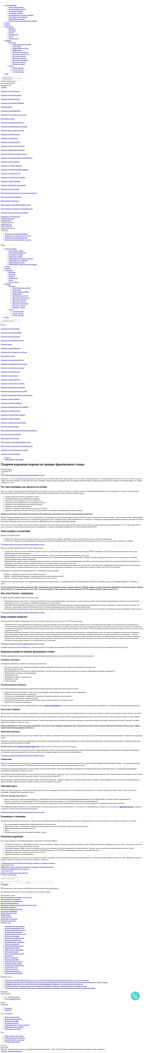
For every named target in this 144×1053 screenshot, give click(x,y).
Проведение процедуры (9, 913)
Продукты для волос (19, 56)
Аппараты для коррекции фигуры (12, 123)
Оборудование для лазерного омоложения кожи (17, 209)
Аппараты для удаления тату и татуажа (14, 115)
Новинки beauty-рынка (12, 948)
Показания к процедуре (9, 907)
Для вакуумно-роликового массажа (12, 130)
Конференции (13, 35)
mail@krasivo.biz (6, 224)
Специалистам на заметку (13, 963)
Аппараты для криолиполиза (10, 142)
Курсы (11, 36)
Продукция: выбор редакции (14, 954)
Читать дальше (102, 982)
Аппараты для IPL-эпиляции (10, 181)
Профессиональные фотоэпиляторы (13, 150)
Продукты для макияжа (20, 60)
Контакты (8, 1010)
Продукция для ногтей (20, 52)
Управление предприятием (14, 973)
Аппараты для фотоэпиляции (10, 111)
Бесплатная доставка (15, 13)
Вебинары (12, 29)
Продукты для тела (19, 62)
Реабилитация (5, 915)
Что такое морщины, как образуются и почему (16, 897)
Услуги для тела (18, 70)
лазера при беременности (52, 705)
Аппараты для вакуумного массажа (12, 146)
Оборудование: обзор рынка (14, 950)
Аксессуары (17, 46)
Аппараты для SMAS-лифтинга (11, 166)
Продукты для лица (19, 58)
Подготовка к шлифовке (9, 911)
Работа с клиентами (11, 958)
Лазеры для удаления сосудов (10, 173)
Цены (7, 74)
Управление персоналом (13, 971)
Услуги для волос (18, 72)
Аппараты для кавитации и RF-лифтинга (14, 169)
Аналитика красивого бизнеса (15, 926)
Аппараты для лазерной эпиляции (12, 103)
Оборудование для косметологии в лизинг (23, 21)
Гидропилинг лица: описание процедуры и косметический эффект (73, 988)
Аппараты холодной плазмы (10, 99)
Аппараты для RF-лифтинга (10, 162)
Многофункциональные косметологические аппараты (19, 193)
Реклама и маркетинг (12, 960)
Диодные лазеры (6, 107)
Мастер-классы (14, 38)
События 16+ (9, 27)
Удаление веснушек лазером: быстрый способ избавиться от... (76, 982)
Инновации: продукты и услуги (15, 934)
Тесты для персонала (12, 969)
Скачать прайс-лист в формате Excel (7, 219)
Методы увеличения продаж (14, 946)
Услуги (11, 66)
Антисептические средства (22, 44)
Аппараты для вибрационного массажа (14, 126)
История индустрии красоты (14, 938)
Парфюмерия (17, 50)
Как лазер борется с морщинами (11, 901)
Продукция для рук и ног (21, 54)
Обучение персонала (12, 952)
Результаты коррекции (8, 921)
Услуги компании (10, 5)
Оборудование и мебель (21, 48)
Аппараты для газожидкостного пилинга (14, 213)
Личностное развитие (12, 944)
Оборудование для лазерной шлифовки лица (16, 205)
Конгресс (12, 33)
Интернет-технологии (12, 936)
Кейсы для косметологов (13, 940)
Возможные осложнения (9, 919)
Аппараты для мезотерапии (10, 91)
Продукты (12, 42)
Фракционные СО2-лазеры (10, 201)
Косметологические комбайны (11, 197)
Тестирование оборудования (14, 965)
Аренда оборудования (16, 7)
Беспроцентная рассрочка (17, 9)
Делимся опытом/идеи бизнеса (15, 930)
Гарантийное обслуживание (18, 17)
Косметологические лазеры (10, 189)
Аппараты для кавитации (9, 138)
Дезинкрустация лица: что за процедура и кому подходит (64, 984)
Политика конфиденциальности (11, 1051)
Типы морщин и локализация (11, 899)
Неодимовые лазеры (7, 119)
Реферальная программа (17, 19)
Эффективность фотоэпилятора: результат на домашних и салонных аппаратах (27, 867)
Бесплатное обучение (16, 11)
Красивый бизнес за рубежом (14, 942)
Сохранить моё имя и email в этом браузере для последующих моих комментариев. (30, 888)
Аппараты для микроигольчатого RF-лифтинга (16, 158)
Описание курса (6, 917)
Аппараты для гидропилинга (10, 216)
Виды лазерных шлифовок (10, 903)
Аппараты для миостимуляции (11, 95)
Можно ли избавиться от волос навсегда (14, 873)
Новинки (8, 40)
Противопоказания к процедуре (11, 909)
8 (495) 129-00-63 (6, 226)
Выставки (12, 31)
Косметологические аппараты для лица (14, 154)
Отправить (5, 884)
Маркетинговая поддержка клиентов (21, 15)
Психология (9, 956)
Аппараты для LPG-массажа (10, 134)
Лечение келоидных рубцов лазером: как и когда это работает (68, 980)
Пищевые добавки (19, 64)
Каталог (4, 87)
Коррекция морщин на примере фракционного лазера (19, 905)
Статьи (7, 23)
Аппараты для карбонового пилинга (13, 177)
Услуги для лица (18, 68)
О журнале (8, 1008)
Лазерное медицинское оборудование (13, 185)
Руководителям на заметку (13, 961)
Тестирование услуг (11, 967)
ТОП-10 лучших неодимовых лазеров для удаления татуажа (66, 986)
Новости (7, 25)
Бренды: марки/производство (14, 928)
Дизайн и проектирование (13, 932)
